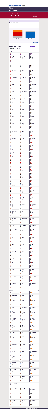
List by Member (36, 46)
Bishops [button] (10, 51)
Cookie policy (27, 408)
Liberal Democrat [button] (11, 290)
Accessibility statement (37, 408)
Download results (35, 42)
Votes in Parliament (13, 10)
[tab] (11, 48)
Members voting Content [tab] (11, 48)
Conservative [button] (11, 63)
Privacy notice (33, 408)
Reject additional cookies (18, 5)
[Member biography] (14, 54)
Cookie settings (23, 5)
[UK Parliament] (11, 8)
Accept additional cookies (11, 5)
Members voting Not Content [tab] (18, 48)
